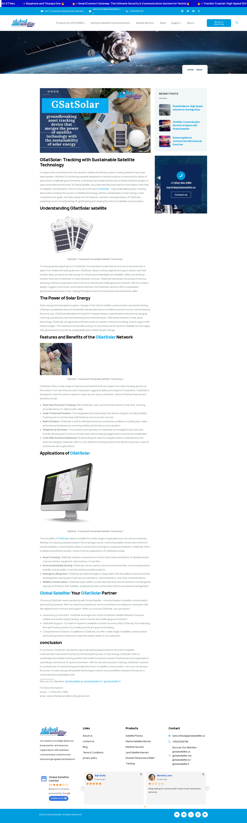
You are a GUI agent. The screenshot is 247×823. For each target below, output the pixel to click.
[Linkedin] (182, 11)
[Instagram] (199, 11)
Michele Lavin (164, 775)
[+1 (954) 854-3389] (181, 175)
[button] (237, 23)
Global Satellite (54, 593)
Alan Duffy (100, 775)
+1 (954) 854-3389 (181, 183)
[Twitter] (188, 11)
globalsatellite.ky (93, 681)
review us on (57, 798)
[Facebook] (193, 11)
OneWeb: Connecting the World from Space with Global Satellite (186, 125)
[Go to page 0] (145, 806)
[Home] (23, 23)
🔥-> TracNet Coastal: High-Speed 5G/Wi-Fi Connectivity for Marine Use (196, 3)
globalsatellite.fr (112, 681)
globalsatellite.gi (74, 681)
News (200, 69)
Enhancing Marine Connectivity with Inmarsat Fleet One (187, 141)
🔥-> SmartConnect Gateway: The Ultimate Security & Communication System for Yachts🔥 (83, 3)
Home (190, 69)
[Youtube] (205, 814)
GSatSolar (103, 188)
